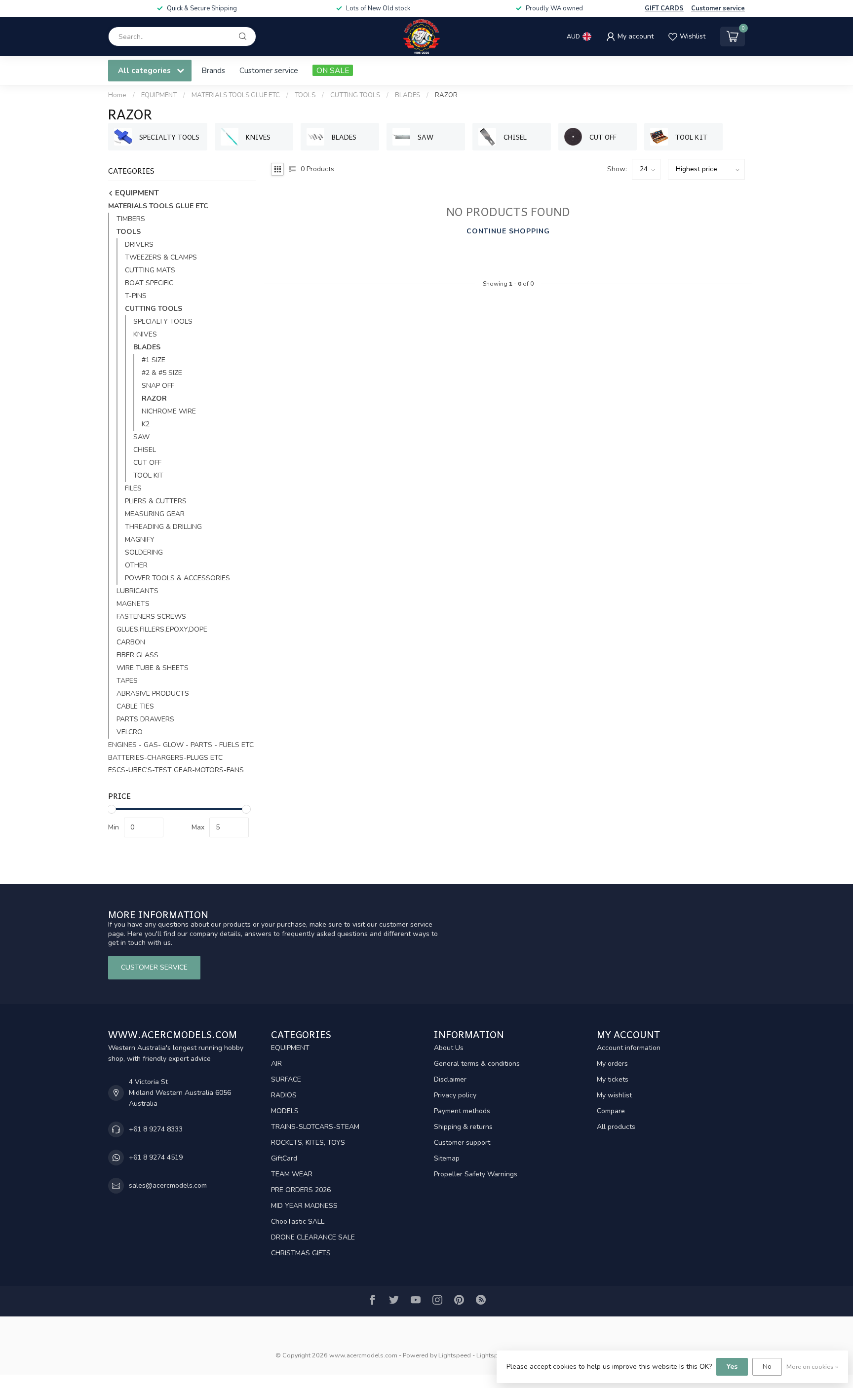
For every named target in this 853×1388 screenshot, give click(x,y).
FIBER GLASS (137, 655)
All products (616, 1126)
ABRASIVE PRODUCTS (152, 693)
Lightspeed (454, 1355)
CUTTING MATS (150, 270)
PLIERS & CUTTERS (156, 501)
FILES (133, 488)
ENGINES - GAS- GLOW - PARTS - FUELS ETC (181, 745)
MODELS (285, 1111)
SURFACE (286, 1079)
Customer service (718, 8)
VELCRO (129, 732)
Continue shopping (508, 231)
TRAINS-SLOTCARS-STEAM (315, 1126)
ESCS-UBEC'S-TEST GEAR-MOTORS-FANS (176, 770)
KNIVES (145, 334)
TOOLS (305, 95)
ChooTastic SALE (298, 1221)
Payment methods (462, 1111)
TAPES (127, 680)
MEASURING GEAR (155, 514)
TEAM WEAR (291, 1174)
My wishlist (614, 1095)
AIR (276, 1063)
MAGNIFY (140, 539)
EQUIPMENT (159, 95)
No (767, 1366)
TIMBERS (130, 219)
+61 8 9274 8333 (156, 1129)
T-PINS (136, 295)
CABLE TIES (135, 706)
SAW (141, 437)
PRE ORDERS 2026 (301, 1190)
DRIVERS (139, 244)
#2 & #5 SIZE (162, 372)
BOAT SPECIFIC (149, 283)
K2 (146, 424)
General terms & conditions (477, 1063)
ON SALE (332, 70)
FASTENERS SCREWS (151, 616)
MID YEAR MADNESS (304, 1205)
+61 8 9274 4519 (156, 1157)
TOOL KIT (148, 475)
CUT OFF (147, 462)
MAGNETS (133, 603)
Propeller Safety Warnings (475, 1174)
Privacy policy (455, 1095)
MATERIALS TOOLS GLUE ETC (236, 95)
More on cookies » (812, 1366)
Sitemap (447, 1158)
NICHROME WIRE (169, 411)
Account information (628, 1047)
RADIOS (284, 1095)
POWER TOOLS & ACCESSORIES (177, 578)
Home (117, 95)
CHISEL (144, 449)
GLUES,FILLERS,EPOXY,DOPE (161, 629)
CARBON (130, 642)
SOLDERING (144, 552)
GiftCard (284, 1158)
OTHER (136, 565)
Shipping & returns (463, 1126)
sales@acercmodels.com (168, 1185)
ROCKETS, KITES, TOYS (308, 1142)
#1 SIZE (153, 360)
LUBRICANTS (137, 591)
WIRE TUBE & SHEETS (152, 668)
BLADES (407, 95)
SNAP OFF (158, 385)
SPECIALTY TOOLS (163, 321)
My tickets (612, 1079)
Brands (213, 70)
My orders (612, 1063)
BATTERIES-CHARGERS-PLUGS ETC (165, 757)
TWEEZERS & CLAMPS (161, 257)
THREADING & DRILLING (163, 526)
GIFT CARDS (664, 8)
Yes (732, 1366)
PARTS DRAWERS (145, 719)
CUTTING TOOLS (355, 95)
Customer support (462, 1142)
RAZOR (446, 95)
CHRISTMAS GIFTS (301, 1253)
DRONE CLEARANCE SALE (313, 1237)
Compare (611, 1111)
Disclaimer (450, 1079)
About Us (449, 1047)
